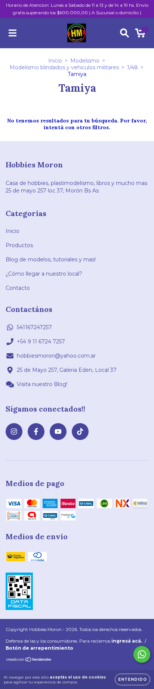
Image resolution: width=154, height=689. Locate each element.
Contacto (18, 288)
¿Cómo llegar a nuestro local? (44, 273)
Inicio (55, 60)
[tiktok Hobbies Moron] (80, 431)
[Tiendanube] (29, 660)
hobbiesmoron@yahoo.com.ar (56, 355)
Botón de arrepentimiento (39, 648)
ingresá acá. (126, 641)
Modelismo (84, 60)
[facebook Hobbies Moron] (36, 431)
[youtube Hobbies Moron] (58, 431)
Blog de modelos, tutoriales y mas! (51, 259)
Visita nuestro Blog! (42, 384)
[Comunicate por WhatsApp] (141, 654)
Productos (19, 245)
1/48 (132, 67)
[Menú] (12, 33)
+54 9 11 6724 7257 (41, 341)
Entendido (132, 679)
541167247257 (34, 327)
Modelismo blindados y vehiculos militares (64, 67)
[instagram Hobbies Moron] (14, 431)
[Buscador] (124, 33)
